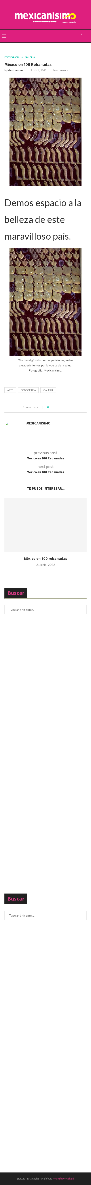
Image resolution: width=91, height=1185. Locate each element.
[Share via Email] (68, 407)
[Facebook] (64, 36)
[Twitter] (69, 36)
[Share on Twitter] (60, 407)
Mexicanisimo (16, 70)
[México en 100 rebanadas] (45, 525)
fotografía (28, 390)
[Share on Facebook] (56, 407)
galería (48, 390)
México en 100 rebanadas (45, 559)
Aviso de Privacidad (63, 1178)
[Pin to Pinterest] (64, 407)
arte (10, 390)
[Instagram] (73, 36)
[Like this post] (51, 407)
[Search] (86, 36)
